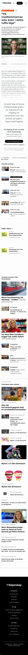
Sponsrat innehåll (14, 618)
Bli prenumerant (14, 594)
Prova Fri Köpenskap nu (14, 141)
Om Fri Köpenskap (14, 634)
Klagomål (14, 615)
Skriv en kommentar (20, 157)
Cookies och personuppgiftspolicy (14, 610)
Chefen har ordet (8, 10)
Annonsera (14, 599)
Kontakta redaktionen (14, 626)
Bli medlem (14, 596)
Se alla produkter (14, 602)
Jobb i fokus (6, 228)
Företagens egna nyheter (10, 384)
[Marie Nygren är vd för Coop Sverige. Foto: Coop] (14, 46)
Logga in (21, 144)
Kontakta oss (14, 628)
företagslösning (19, 149)
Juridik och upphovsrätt (14, 612)
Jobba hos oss (14, 631)
